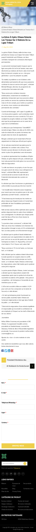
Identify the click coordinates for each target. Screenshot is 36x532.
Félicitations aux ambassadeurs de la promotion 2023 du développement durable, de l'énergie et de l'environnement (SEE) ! (24, 360)
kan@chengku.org (18, 529)
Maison (5, 27)
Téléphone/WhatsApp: (9, 402)
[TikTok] (23, 473)
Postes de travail (23, 501)
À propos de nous (16, 485)
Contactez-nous (28, 488)
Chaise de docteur (7, 509)
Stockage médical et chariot (8, 507)
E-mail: (4, 393)
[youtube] (15, 473)
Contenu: (5, 422)
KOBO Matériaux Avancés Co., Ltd (26, 519)
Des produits (27, 483)
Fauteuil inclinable (23, 507)
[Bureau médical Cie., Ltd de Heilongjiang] (12, 456)
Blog (13, 488)
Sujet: (4, 412)
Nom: (4, 383)
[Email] (24, 463)
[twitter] (11, 473)
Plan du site (5, 491)
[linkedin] (7, 473)
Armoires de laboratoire (25, 509)
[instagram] (19, 473)
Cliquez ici (17, 468)
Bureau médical (6, 501)
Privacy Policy (16, 491)
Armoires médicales (24, 504)
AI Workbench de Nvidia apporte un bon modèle (15, 366)
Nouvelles (5, 488)
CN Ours (4, 519)
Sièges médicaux (7, 504)
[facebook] (3, 473)
